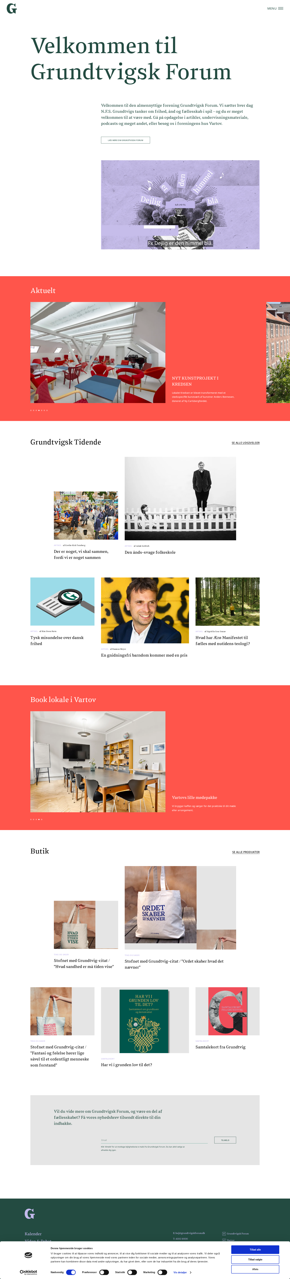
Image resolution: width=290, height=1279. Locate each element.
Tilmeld (225, 1140)
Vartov (230, 1240)
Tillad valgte (255, 1259)
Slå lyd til (180, 204)
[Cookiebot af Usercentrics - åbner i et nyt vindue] (28, 1272)
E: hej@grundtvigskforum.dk (189, 1233)
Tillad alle (255, 1249)
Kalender (33, 1234)
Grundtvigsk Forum (238, 1234)
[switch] (104, 1272)
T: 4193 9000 (180, 1239)
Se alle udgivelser (246, 443)
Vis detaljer (180, 1272)
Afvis (255, 1269)
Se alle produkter (246, 852)
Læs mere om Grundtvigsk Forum (125, 140)
